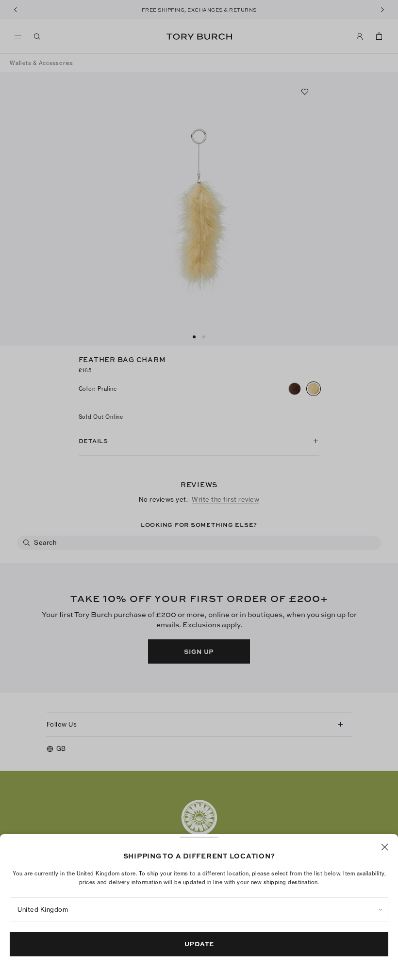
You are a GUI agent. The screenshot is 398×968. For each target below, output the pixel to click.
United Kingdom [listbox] (42, 909)
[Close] (384, 847)
